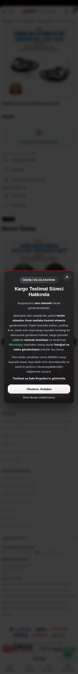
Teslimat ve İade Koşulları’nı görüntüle (39, 378)
